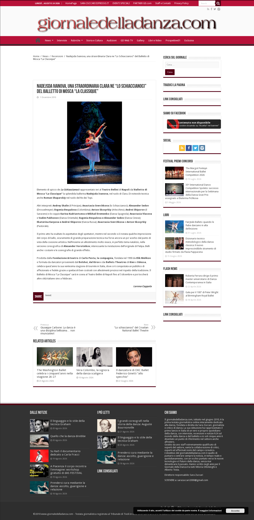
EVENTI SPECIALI (121, 3)
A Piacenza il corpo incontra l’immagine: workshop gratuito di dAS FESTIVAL (68, 470)
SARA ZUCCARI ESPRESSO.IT (94, 3)
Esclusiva (189, 40)
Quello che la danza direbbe (68, 436)
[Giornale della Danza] (127, 21)
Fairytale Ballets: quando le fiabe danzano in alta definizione (200, 225)
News (48, 40)
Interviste (62, 40)
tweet (48, 295)
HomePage (71, 3)
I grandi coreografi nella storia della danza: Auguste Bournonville (135, 424)
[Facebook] (211, 9)
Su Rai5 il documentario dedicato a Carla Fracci (65, 453)
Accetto (235, 510)
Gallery (140, 40)
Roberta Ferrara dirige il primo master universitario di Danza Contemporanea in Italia (202, 279)
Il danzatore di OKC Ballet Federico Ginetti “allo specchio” (132, 373)
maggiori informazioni (211, 510)
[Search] (218, 3)
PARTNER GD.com (142, 3)
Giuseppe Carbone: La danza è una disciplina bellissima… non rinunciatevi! (58, 329)
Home (36, 56)
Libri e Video (155, 40)
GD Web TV (127, 40)
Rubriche (75, 40)
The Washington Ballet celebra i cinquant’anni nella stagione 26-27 (55, 373)
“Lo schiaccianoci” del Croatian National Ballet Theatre (131, 328)
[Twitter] (214, 9)
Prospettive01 (173, 40)
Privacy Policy (181, 3)
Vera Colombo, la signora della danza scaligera (92, 371)
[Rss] (208, 9)
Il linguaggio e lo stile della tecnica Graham (67, 422)
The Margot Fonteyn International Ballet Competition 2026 (196, 171)
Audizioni (112, 40)
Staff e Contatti (163, 3)
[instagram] (219, 9)
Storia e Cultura (94, 40)
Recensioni (57, 56)
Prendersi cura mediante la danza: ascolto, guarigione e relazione (68, 486)
